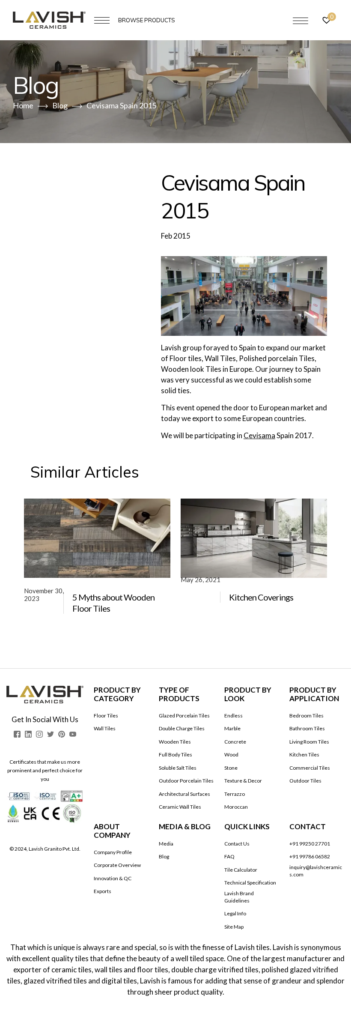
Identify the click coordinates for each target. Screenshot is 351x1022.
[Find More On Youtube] (72, 734)
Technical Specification (250, 882)
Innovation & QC (112, 878)
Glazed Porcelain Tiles (184, 715)
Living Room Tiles (309, 741)
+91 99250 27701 (309, 843)
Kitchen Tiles (304, 754)
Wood (231, 754)
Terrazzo (234, 794)
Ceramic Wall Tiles (180, 807)
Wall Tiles (105, 728)
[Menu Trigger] (300, 20)
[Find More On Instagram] (39, 734)
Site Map (234, 926)
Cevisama (259, 435)
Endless (233, 715)
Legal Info (235, 913)
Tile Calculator (240, 870)
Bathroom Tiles (307, 728)
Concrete (235, 741)
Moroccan (236, 807)
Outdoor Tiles (305, 780)
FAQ (229, 856)
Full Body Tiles (175, 754)
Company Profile (113, 852)
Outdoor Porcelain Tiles (186, 780)
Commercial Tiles (309, 768)
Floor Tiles (106, 715)
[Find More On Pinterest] (61, 734)
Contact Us (237, 843)
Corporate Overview (117, 865)
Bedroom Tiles (306, 715)
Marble (232, 728)
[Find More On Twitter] (50, 734)
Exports (102, 891)
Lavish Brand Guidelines (239, 897)
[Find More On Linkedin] (28, 734)
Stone (231, 768)
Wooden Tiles (175, 741)
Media (166, 843)
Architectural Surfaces (184, 794)
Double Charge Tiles (182, 728)
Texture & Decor (243, 780)
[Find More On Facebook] (17, 734)
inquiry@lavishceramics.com (315, 871)
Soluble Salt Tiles (177, 768)
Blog (164, 856)
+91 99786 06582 (309, 856)
